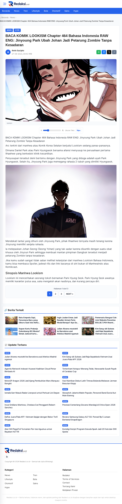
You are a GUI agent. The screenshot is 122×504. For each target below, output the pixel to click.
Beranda (6, 11)
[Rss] (7, 457)
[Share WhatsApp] (98, 52)
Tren (26, 11)
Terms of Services (70, 479)
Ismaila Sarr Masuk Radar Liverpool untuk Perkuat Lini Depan (32, 393)
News (16, 11)
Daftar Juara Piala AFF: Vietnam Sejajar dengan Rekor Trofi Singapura (31, 418)
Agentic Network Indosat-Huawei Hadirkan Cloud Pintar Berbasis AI (30, 370)
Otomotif (56, 11)
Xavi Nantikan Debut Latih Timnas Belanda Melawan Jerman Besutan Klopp (89, 382)
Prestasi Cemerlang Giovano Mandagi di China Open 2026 (88, 405)
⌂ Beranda (4, 17)
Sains (66, 11)
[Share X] (109, 52)
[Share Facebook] (104, 52)
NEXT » (69, 294)
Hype (75, 11)
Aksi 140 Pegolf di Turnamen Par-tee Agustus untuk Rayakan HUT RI (28, 430)
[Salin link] (114, 52)
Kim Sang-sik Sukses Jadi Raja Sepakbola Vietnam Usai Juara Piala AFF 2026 (87, 358)
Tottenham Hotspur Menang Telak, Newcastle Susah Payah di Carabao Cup (89, 370)
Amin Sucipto (18, 50)
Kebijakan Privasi (70, 490)
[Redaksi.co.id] (64, 3)
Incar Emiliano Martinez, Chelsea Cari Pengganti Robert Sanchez (30, 406)
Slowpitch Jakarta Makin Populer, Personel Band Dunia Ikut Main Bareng (89, 394)
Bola (46, 11)
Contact (66, 482)
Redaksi (66, 475)
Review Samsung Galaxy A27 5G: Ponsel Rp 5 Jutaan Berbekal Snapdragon (86, 418)
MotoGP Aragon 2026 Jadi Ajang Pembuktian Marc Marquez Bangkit (32, 382)
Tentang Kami (68, 486)
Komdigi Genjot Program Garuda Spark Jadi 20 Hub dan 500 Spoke (89, 430)
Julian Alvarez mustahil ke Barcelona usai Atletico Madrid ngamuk (30, 358)
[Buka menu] (4, 3)
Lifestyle (36, 11)
